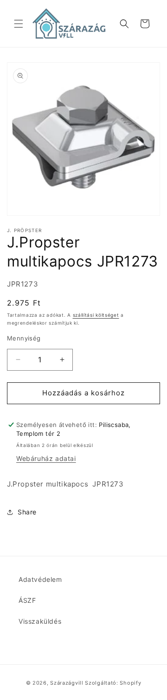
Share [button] (27, 512)
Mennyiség (24, 338)
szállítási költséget (96, 315)
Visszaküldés (40, 621)
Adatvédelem (40, 579)
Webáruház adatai (46, 458)
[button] (18, 23)
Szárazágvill (66, 683)
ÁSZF (27, 600)
